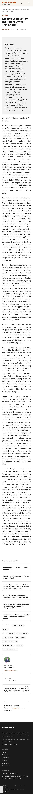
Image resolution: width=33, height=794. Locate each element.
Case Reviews (6, 763)
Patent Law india (20, 637)
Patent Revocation (8, 645)
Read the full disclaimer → (9, 744)
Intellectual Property (18, 625)
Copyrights (5, 757)
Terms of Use (20, 789)
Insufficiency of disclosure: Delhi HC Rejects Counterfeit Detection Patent (16, 616)
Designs (4, 760)
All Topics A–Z (6, 766)
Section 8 (19, 645)
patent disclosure (8, 637)
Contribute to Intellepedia (9, 773)
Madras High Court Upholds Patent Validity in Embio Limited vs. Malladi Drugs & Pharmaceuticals (16, 586)
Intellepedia (9, 2)
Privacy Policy (12, 789)
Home (4, 9)
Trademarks (5, 755)
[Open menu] (29, 3)
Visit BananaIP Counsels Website (12, 779)
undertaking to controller (10, 649)
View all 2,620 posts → (10, 670)
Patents (8, 9)
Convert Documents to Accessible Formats (15, 776)
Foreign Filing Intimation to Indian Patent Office (15, 568)
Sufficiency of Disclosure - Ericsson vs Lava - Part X (16, 577)
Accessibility (5, 791)
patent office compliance (10, 641)
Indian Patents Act (22, 633)
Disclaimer (5, 789)
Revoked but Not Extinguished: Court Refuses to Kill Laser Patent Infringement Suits (16, 606)
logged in (16, 708)
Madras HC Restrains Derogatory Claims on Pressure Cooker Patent (15, 596)
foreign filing (10, 633)
